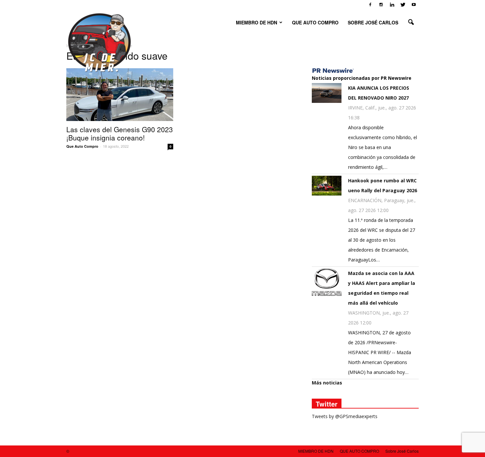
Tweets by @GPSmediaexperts (344, 416)
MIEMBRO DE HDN (256, 22)
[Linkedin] (392, 5)
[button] (411, 22)
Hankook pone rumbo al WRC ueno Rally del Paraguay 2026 (382, 185)
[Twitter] (403, 5)
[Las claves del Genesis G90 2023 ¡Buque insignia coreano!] (119, 94)
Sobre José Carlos (373, 22)
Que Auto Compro (82, 146)
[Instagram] (381, 5)
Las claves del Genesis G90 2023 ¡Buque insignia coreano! (119, 133)
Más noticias (327, 383)
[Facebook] (370, 5)
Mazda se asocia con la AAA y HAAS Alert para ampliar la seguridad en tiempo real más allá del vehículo (381, 288)
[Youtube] (414, 5)
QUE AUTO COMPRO (315, 22)
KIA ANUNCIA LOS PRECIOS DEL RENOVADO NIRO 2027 (378, 93)
